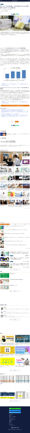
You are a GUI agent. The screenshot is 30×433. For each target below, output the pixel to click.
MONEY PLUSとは (11, 414)
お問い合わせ (10, 420)
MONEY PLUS (1, 2)
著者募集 (10, 421)
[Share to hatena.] (18, 14)
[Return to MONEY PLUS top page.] (15, 1)
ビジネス (5, 2)
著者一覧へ (15, 319)
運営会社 (10, 415)
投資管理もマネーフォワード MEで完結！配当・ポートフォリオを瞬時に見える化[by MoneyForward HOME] (15, 84)
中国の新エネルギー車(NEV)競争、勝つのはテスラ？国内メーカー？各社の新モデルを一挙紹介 (15, 115)
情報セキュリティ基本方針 (12, 416)
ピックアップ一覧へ (15, 269)
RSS (9, 422)
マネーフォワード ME (11, 425)
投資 (1, 12)
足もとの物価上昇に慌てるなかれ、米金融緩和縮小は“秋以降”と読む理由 (12, 110)
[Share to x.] (14, 14)
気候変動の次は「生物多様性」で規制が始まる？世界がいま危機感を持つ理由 (12, 109)
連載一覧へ (15, 370)
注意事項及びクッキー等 (12, 419)
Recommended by (26, 248)
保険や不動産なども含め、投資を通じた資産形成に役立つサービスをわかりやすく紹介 (14, 116)
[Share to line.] (16, 14)
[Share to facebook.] (12, 14)
